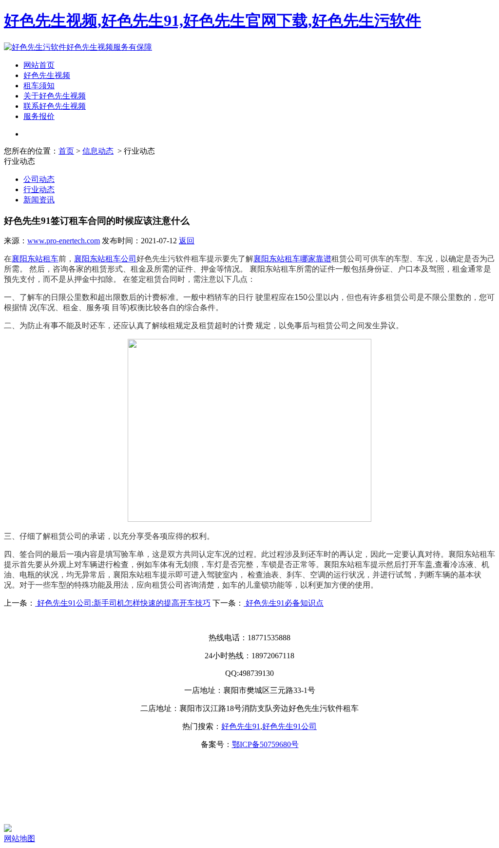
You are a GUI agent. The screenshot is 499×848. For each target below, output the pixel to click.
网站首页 (39, 65)
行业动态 (39, 189)
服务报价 (39, 116)
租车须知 (39, 85)
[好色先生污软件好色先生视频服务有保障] (78, 47)
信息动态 (98, 151)
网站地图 (19, 838)
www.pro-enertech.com (63, 241)
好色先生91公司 (289, 726)
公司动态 (39, 179)
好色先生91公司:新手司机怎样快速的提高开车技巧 (123, 603)
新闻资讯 (39, 200)
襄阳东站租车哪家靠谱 (292, 259)
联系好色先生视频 (54, 106)
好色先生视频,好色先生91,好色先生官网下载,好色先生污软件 (212, 20)
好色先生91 (240, 726)
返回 (186, 241)
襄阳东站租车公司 (105, 259)
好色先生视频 (46, 75)
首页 (66, 151)
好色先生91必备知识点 (284, 603)
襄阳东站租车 (35, 259)
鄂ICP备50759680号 (265, 744)
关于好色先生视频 (54, 96)
